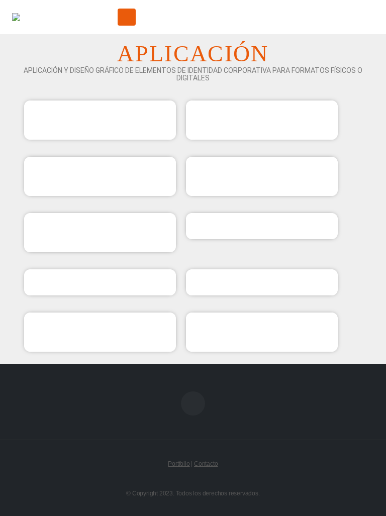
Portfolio (178, 463)
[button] (103, 17)
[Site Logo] (49, 17)
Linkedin (193, 403)
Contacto (206, 463)
